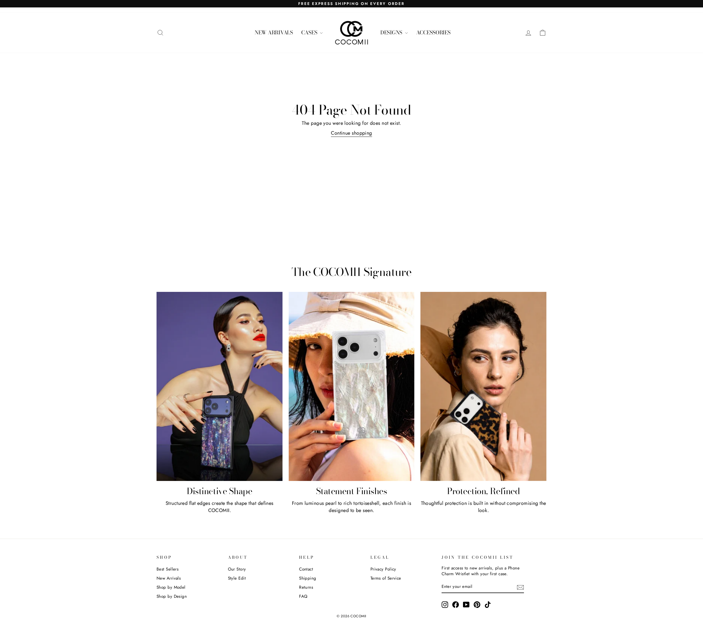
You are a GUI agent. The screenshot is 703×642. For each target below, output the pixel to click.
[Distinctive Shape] (220, 386)
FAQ (303, 596)
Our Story (237, 569)
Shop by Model (171, 587)
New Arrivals (169, 578)
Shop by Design (172, 596)
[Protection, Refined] (483, 386)
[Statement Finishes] (352, 386)
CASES (310, 33)
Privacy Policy (383, 569)
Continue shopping (351, 133)
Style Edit (237, 578)
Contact (306, 569)
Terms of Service (385, 578)
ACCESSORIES (433, 33)
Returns (306, 587)
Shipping (307, 578)
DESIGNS (392, 33)
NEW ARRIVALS (274, 33)
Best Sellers (167, 569)
